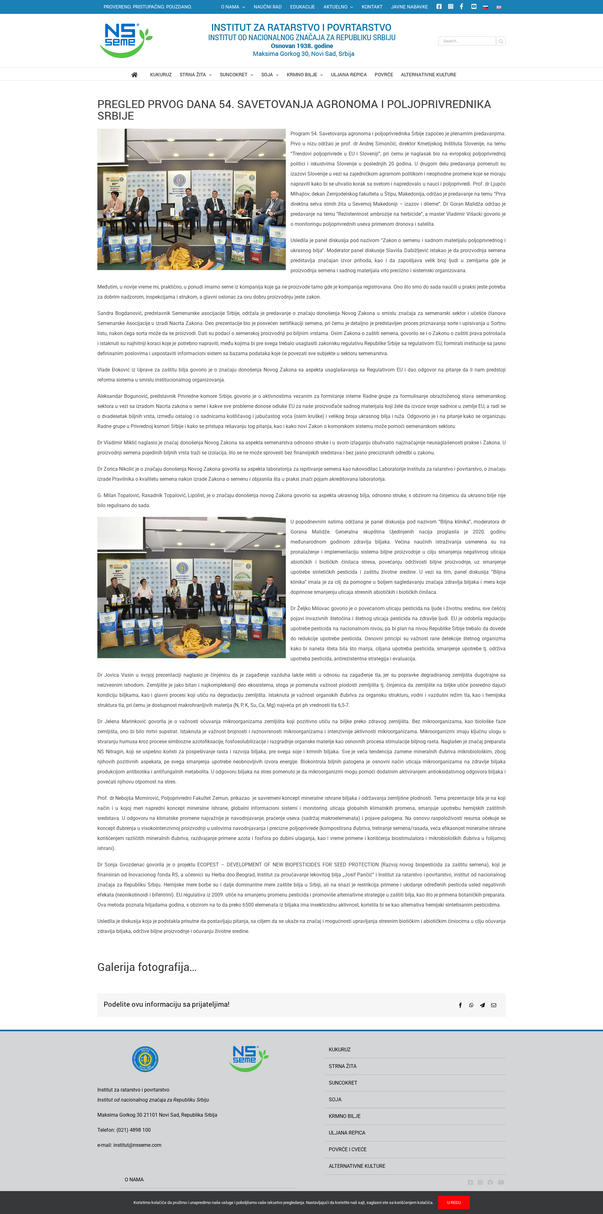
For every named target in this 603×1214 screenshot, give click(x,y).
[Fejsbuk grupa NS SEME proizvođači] (461, 7)
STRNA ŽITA (342, 1066)
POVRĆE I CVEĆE (348, 1149)
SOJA (335, 1100)
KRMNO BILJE (345, 1116)
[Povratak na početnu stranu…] (140, 74)
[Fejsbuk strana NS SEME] (438, 7)
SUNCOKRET (343, 1083)
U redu (454, 1202)
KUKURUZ (340, 1050)
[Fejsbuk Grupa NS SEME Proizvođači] (490, 1182)
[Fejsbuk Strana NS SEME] (470, 1182)
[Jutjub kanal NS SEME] (473, 7)
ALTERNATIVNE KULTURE (357, 1166)
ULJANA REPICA (347, 1133)
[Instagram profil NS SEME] (449, 7)
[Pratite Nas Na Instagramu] (480, 1182)
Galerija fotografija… (147, 966)
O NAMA (134, 1180)
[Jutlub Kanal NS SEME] (501, 1182)
